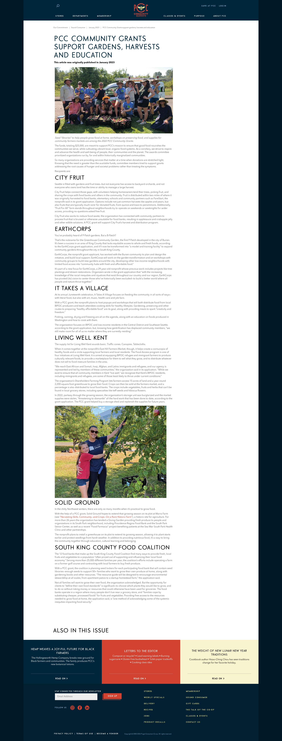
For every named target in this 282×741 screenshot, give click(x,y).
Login (222, 6)
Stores (60, 16)
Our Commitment (60, 28)
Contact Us (193, 722)
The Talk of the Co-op (200, 710)
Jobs (147, 716)
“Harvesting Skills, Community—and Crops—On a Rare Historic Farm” (96, 517)
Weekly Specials (154, 697)
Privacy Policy (63, 734)
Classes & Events (174, 16)
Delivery (149, 704)
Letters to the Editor (141, 651)
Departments (80, 16)
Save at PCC (209, 6)
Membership (104, 16)
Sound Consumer (78, 28)
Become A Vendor (108, 734)
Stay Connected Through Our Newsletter (78, 691)
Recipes (148, 710)
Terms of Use (84, 734)
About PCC (219, 16)
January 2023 (94, 28)
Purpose (199, 16)
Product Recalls (154, 722)
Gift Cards (193, 704)
